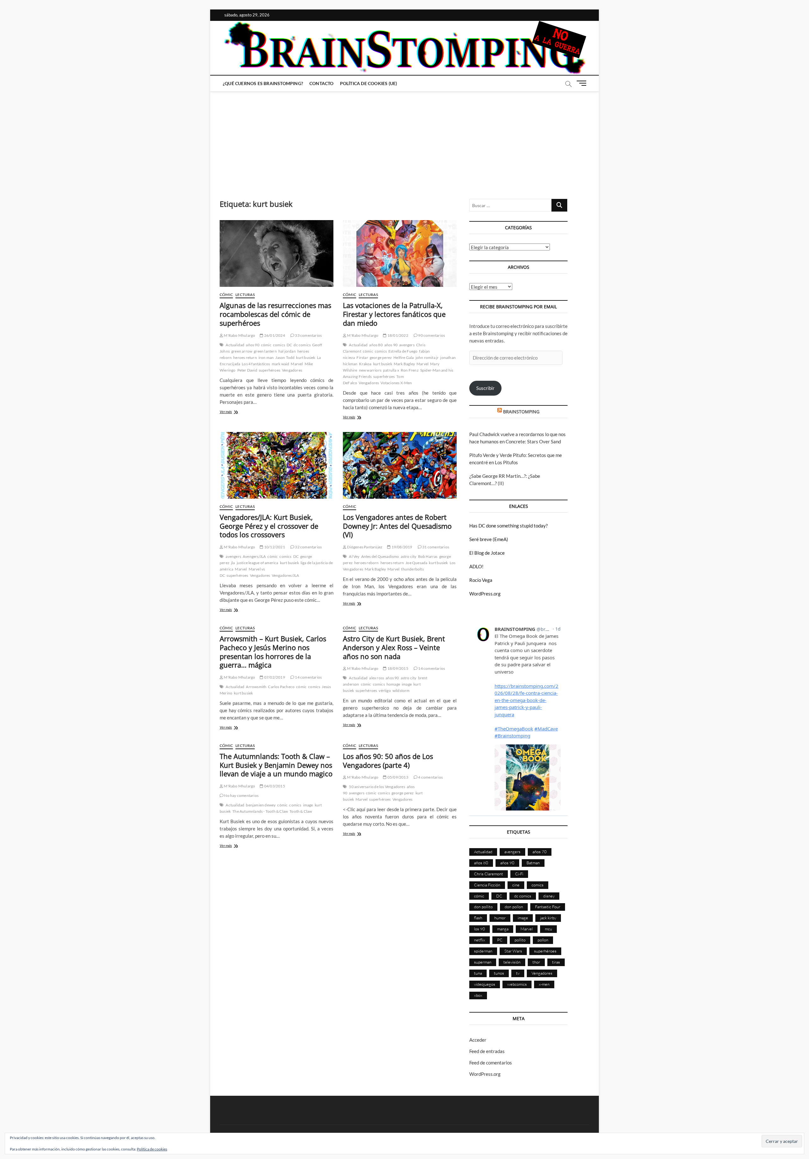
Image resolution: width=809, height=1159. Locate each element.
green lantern (265, 351)
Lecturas (245, 294)
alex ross (376, 677)
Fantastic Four (547, 906)
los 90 (479, 928)
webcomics (517, 984)
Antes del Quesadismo (380, 556)
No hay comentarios (241, 795)
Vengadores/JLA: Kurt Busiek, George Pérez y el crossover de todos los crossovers (269, 525)
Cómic (226, 294)
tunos (499, 973)
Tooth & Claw (300, 811)
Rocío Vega (480, 580)
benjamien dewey (261, 805)
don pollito (483, 906)
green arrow (241, 351)
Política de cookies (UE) (368, 83)
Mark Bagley (404, 363)
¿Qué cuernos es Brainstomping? (263, 83)
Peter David (247, 370)
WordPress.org (485, 593)
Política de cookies (152, 1149)
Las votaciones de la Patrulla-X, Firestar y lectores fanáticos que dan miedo (394, 314)
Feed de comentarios (490, 1062)
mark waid (280, 363)
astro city (409, 556)
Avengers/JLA (254, 556)
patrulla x (391, 370)
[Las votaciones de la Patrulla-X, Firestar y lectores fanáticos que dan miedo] (400, 253)
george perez (381, 357)
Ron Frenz (410, 370)
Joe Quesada (416, 562)
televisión (511, 962)
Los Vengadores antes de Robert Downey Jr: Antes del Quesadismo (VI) (397, 525)
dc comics (302, 344)
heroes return (245, 357)
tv (518, 973)
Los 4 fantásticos (256, 363)
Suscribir (485, 388)
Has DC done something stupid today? (508, 525)
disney (549, 895)
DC (289, 344)
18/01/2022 (397, 335)
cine (516, 884)
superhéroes (269, 370)
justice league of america (257, 562)
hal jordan (287, 351)
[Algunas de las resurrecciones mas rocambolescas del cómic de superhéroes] (276, 253)
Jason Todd (285, 357)
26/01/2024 (274, 335)
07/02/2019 (274, 677)
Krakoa (365, 363)
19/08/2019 (401, 547)
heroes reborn (366, 562)
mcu (548, 928)
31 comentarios (435, 547)
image (407, 684)
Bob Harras (428, 556)
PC (499, 939)
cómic (266, 344)
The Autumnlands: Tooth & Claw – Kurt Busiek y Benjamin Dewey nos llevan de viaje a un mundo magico (276, 765)
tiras (556, 962)
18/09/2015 (397, 668)
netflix (479, 939)
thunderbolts (412, 569)
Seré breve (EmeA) (488, 539)
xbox (478, 995)
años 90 (252, 344)
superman (482, 962)
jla (233, 562)
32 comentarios (308, 547)
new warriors (370, 370)
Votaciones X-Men (396, 382)
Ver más (237, 412)
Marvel (297, 363)
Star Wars (513, 950)
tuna (478, 973)
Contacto (321, 83)
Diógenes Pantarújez (364, 547)
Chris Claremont (488, 873)
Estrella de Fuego (402, 351)
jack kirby (548, 917)
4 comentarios (430, 777)
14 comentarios (308, 677)
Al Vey (354, 556)
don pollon (514, 906)
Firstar (362, 357)
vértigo (385, 690)
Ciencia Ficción (487, 884)
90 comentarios (431, 335)
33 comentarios (308, 335)
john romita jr (427, 357)
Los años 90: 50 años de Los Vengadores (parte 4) (388, 760)
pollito (520, 939)
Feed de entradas (487, 1051)
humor (500, 917)
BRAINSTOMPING (521, 412)
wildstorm (401, 690)
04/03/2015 (274, 786)
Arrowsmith (256, 686)
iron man (266, 357)
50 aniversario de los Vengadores (377, 786)
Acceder (477, 1040)
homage (393, 684)
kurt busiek (305, 357)
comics (279, 344)
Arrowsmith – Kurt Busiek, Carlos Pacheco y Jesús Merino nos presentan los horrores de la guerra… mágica (273, 652)
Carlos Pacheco (281, 686)
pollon (543, 939)
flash (478, 917)
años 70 (539, 851)
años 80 (375, 344)
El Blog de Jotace (487, 553)
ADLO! (476, 566)
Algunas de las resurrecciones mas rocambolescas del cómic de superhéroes (275, 314)
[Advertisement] (404, 139)
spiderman (483, 950)
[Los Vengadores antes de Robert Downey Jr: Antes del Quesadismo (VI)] (400, 465)
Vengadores (292, 370)
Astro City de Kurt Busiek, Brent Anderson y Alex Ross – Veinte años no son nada (394, 647)
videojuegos (484, 984)
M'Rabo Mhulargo (239, 335)
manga (502, 928)
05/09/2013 (397, 777)
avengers (407, 344)
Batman (533, 862)
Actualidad (235, 344)
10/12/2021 (274, 547)
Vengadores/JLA (285, 575)
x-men (544, 984)
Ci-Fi (519, 873)
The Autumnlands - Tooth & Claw (260, 811)
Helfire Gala (403, 357)
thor (536, 962)
